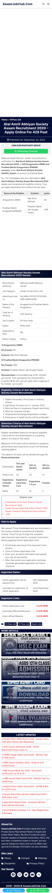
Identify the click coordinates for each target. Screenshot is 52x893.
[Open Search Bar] (43, 4)
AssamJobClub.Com (17, 4)
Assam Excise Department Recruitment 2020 (26, 508)
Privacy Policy (37, 863)
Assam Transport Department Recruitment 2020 (25, 513)
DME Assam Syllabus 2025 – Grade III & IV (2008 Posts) (23, 764)
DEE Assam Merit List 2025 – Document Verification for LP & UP (22, 772)
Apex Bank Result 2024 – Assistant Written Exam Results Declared (23, 804)
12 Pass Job (23, 624)
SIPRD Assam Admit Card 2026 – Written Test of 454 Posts (25, 756)
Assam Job (36, 624)
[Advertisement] (26, 35)
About (7, 858)
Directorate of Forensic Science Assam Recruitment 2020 (23, 503)
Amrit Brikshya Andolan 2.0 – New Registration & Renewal (25, 811)
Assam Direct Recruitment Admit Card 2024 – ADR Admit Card (25, 796)
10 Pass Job (15, 119)
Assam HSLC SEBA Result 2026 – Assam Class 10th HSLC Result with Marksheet (25, 740)
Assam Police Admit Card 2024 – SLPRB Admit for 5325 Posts (25, 788)
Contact (25, 858)
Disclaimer (9, 863)
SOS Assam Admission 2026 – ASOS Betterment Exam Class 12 (20, 748)
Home (4, 119)
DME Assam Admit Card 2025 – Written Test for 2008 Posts (25, 780)
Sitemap (42, 858)
